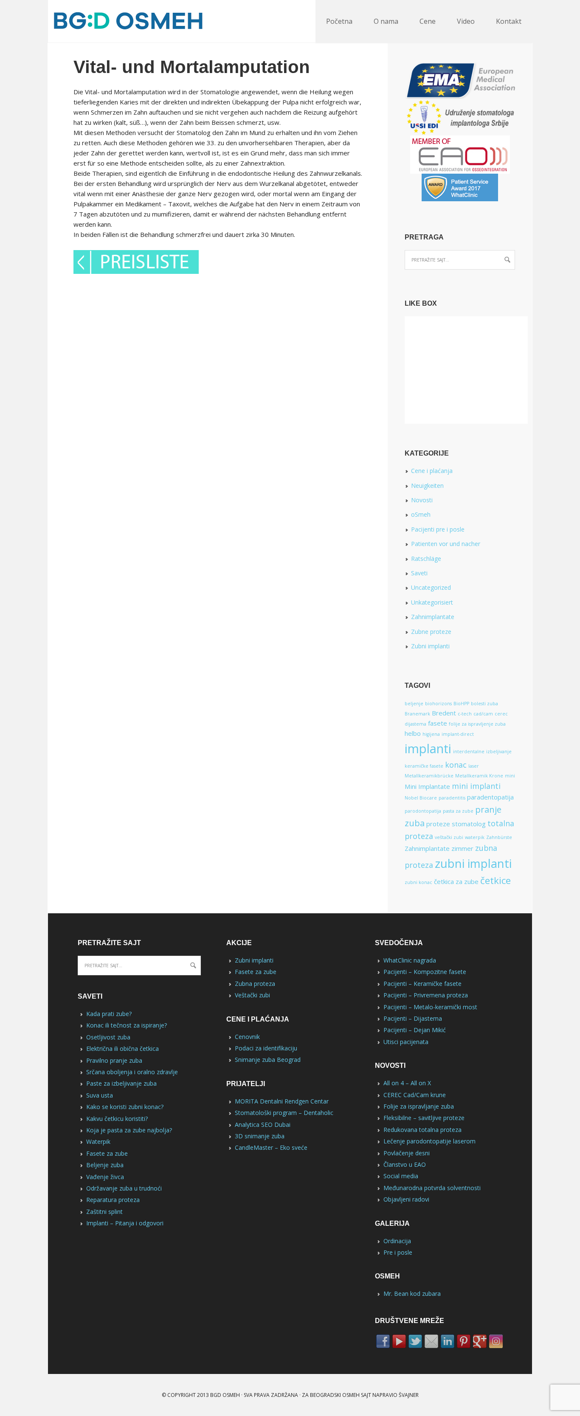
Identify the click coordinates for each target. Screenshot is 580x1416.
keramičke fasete (424, 766)
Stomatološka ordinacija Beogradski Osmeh (132, 21)
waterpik (474, 837)
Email (431, 1341)
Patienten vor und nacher (445, 544)
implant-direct (458, 734)
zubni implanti (473, 863)
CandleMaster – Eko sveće (271, 1147)
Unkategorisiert (432, 602)
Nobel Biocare (421, 798)
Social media (400, 1176)
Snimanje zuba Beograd (268, 1060)
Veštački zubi (252, 995)
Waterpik (98, 1141)
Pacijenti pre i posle (438, 529)
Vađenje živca (105, 1177)
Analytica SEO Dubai (262, 1124)
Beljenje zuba (105, 1165)
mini (510, 776)
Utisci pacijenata (405, 1042)
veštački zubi (449, 837)
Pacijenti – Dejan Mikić (414, 1030)
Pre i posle (397, 1252)
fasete (437, 723)
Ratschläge (426, 559)
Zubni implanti (430, 646)
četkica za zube (456, 881)
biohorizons (438, 704)
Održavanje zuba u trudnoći (124, 1188)
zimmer (462, 848)
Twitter (415, 1341)
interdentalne (468, 751)
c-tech (465, 714)
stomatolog (469, 823)
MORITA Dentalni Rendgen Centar (282, 1101)
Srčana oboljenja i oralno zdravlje (132, 1072)
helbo (413, 733)
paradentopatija (490, 797)
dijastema (415, 724)
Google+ (480, 1341)
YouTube (399, 1341)
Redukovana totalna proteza (422, 1130)
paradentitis (452, 798)
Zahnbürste (499, 837)
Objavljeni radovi (406, 1199)
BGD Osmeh (225, 1395)
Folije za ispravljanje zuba (418, 1106)
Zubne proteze (431, 632)
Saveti (419, 573)
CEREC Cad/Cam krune (414, 1095)
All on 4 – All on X (407, 1083)
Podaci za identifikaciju (266, 1048)
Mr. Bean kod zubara (412, 1293)
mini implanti (476, 786)
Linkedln (447, 1341)
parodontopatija (423, 811)
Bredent (444, 713)
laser (473, 766)
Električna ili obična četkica (122, 1048)
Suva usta (99, 1095)
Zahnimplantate (432, 617)
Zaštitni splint (104, 1212)
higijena (431, 734)
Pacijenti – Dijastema (412, 1018)
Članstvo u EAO (404, 1164)
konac (456, 765)
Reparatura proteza (113, 1200)
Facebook (383, 1341)
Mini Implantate (427, 786)
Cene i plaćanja (432, 471)
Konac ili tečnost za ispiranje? (126, 1025)
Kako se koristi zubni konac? (124, 1107)
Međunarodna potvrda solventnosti (432, 1188)
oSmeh (421, 514)
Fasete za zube (107, 1153)
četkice (495, 880)
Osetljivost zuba (108, 1037)
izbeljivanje (499, 751)
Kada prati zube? (109, 1014)
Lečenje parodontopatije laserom (429, 1141)
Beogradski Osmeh (335, 1395)
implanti (428, 748)
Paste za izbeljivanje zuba (121, 1083)
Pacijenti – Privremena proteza (425, 995)
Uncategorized (431, 587)
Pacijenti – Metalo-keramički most (430, 1007)
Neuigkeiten (427, 485)
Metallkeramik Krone (479, 776)
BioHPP (461, 704)
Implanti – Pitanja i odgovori (124, 1223)
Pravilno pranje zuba (114, 1060)
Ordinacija (397, 1241)
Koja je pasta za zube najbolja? (129, 1130)
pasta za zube (458, 811)
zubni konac (418, 882)
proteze (438, 823)
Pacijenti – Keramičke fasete (422, 984)
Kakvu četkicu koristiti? (117, 1119)
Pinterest (463, 1341)
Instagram (496, 1341)
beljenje (414, 704)
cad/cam (483, 714)
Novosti (422, 500)
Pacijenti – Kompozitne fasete (424, 972)
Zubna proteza (255, 984)
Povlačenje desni (406, 1153)
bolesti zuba (484, 704)
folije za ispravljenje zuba (477, 724)
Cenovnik (247, 1037)
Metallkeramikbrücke (429, 776)
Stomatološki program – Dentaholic (284, 1113)
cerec (501, 714)
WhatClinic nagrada (409, 960)
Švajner (409, 1395)
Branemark (417, 714)
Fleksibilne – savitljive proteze (424, 1118)
